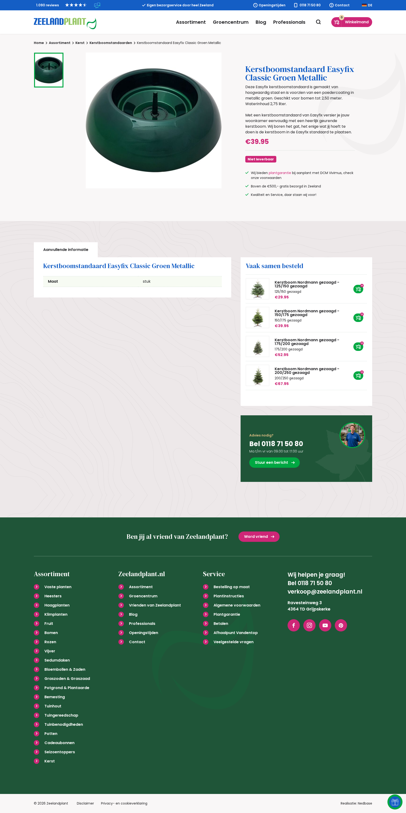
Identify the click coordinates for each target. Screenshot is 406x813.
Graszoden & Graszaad (67, 678)
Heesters (53, 596)
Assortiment (191, 22)
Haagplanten (57, 605)
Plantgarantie (227, 614)
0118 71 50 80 (310, 5)
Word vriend (256, 536)
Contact (342, 5)
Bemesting (54, 697)
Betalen (221, 623)
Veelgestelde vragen (234, 642)
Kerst (49, 761)
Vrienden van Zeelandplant (155, 605)
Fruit (48, 623)
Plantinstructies (229, 596)
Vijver (49, 651)
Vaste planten (57, 587)
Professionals (289, 22)
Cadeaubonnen (59, 743)
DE (370, 5)
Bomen (51, 632)
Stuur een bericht (271, 462)
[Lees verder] (358, 289)
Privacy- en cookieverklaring (124, 803)
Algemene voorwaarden (237, 605)
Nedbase (365, 803)
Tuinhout (52, 706)
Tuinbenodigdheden (63, 724)
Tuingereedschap (61, 715)
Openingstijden (272, 5)
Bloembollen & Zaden (64, 669)
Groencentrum (231, 22)
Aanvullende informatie (65, 249)
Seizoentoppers (59, 752)
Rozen (50, 642)
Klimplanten (55, 614)
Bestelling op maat (232, 587)
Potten (50, 733)
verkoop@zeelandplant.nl (325, 591)
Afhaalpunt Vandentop (236, 632)
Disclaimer (85, 803)
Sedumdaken (57, 660)
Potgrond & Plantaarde (66, 687)
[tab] (66, 249)
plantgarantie (280, 173)
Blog (261, 22)
